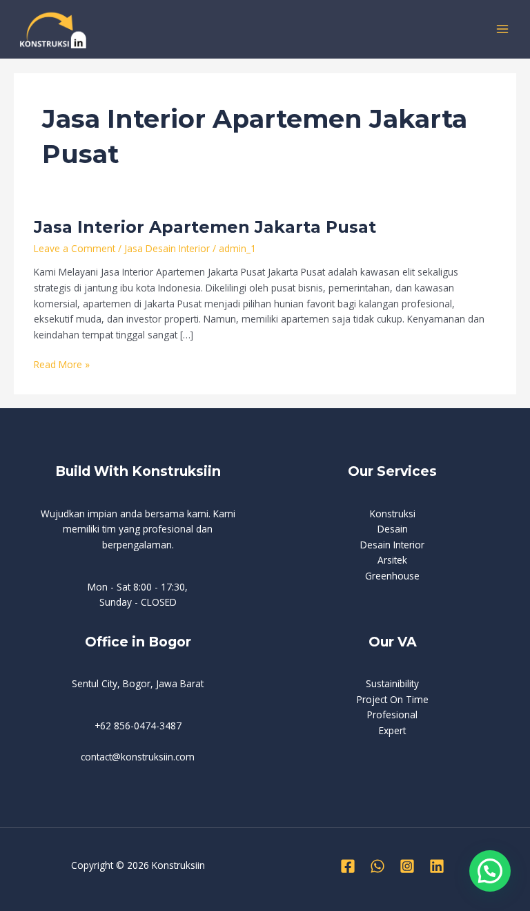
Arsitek (392, 559)
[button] (490, 871)
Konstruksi (392, 513)
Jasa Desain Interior (167, 248)
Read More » (62, 364)
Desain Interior (392, 544)
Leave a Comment (74, 248)
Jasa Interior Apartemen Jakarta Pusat (205, 227)
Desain (392, 528)
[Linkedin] (436, 866)
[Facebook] (347, 866)
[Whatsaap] (377, 866)
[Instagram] (407, 866)
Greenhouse (392, 575)
